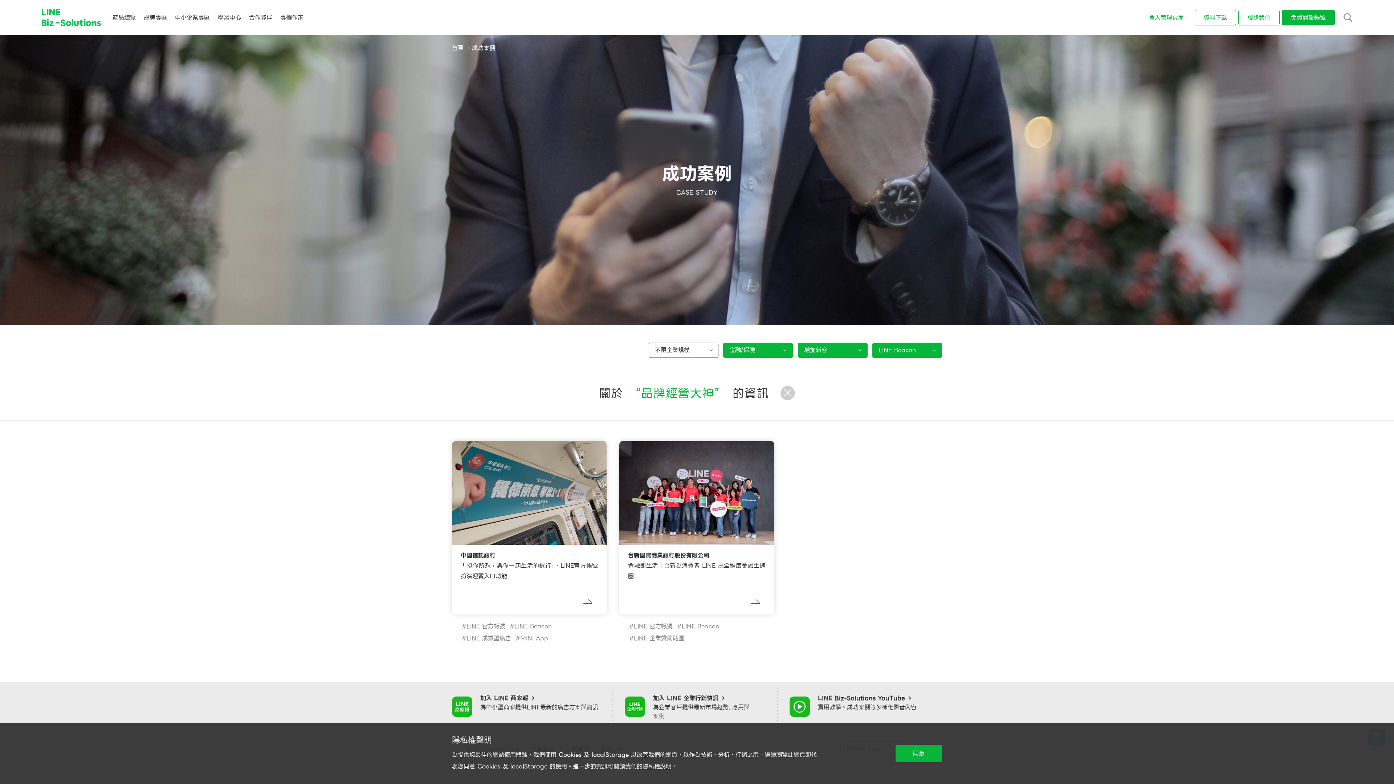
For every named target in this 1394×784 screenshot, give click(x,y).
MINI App (534, 638)
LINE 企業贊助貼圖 (659, 638)
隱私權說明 (657, 766)
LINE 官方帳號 (485, 626)
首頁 (458, 48)
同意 (919, 753)
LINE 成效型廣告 (488, 638)
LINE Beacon (533, 626)
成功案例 (483, 48)
